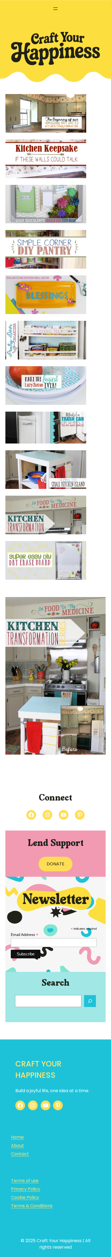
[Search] (90, 1001)
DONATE (55, 864)
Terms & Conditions (32, 1206)
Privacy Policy (25, 1189)
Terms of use (25, 1181)
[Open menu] (55, 8)
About (17, 1145)
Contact (20, 1154)
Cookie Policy (25, 1197)
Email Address (24, 934)
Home (17, 1137)
